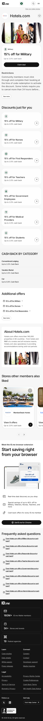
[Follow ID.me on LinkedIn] (10, 702)
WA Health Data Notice (32, 689)
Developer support (30, 662)
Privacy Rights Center (31, 676)
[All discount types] (21, 3)
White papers (7, 662)
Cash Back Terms (30, 684)
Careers (26, 654)
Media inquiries (29, 666)
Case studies (7, 654)
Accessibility (6, 676)
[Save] (30, 390)
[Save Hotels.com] (39, 16)
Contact (26, 658)
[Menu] (38, 3)
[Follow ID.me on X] (4, 702)
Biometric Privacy (8, 689)
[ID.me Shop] (7, 3)
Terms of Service (8, 684)
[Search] (33, 3)
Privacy (5, 680)
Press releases (7, 666)
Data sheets (6, 658)
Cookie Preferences (30, 680)
